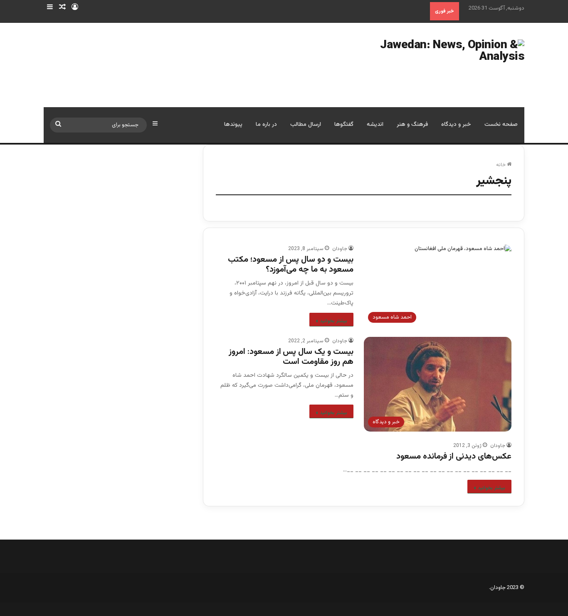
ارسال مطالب (305, 124)
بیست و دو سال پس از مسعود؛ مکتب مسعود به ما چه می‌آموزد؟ (290, 264)
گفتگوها (343, 124)
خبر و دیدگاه (456, 124)
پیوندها (233, 124)
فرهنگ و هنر (412, 124)
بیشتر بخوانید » (331, 321)
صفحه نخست (501, 124)
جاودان (339, 249)
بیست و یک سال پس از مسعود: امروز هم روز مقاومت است (291, 356)
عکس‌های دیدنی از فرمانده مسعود (453, 456)
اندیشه (375, 124)
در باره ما (266, 124)
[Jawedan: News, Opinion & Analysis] (436, 65)
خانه (501, 165)
